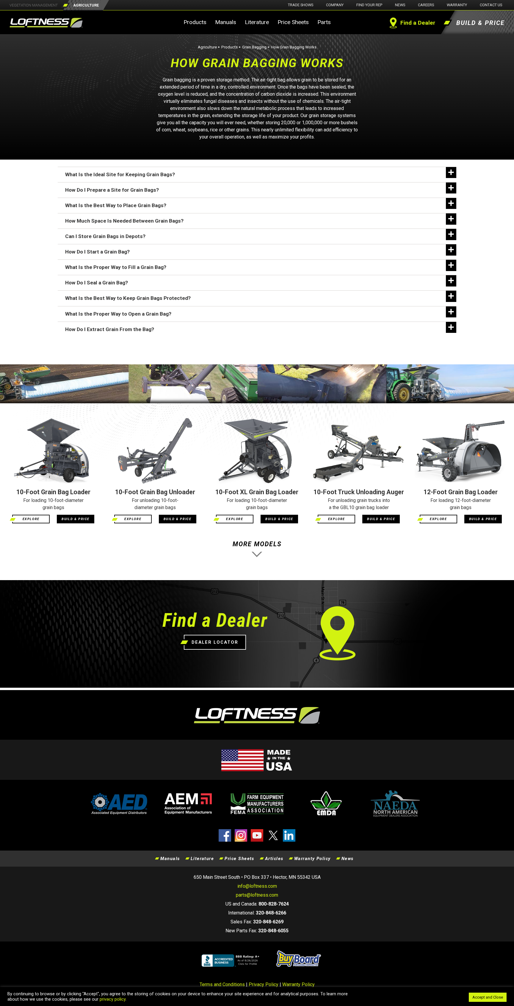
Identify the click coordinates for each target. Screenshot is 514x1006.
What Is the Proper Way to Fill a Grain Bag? (115, 267)
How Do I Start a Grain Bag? (97, 252)
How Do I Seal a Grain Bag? (96, 283)
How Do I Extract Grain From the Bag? (109, 329)
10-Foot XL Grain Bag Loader (256, 492)
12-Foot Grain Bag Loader (461, 492)
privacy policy (113, 999)
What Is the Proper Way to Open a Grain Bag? (118, 314)
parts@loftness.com (257, 895)
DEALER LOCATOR (215, 642)
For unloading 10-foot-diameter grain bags (155, 504)
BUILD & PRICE (76, 519)
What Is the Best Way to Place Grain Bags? (115, 205)
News (400, 5)
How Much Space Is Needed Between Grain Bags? (124, 221)
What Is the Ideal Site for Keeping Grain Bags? (120, 174)
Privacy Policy (263, 984)
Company (335, 5)
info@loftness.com (257, 886)
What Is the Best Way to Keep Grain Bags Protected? (128, 298)
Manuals (225, 22)
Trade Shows (300, 5)
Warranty (457, 5)
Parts (324, 22)
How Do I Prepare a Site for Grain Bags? (112, 190)
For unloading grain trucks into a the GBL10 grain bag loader (359, 504)
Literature (257, 22)
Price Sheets (293, 22)
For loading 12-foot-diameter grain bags (460, 504)
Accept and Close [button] (487, 997)
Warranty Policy (312, 858)
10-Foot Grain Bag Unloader (155, 492)
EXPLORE (31, 519)
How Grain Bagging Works (293, 47)
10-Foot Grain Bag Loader (53, 492)
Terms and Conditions (222, 984)
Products (195, 22)
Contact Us (491, 5)
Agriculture (207, 47)
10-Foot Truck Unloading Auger (359, 492)
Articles (274, 858)
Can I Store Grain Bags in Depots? (105, 236)
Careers (426, 5)
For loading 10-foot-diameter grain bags (53, 504)
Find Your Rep (369, 5)
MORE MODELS (257, 544)
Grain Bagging (254, 47)
